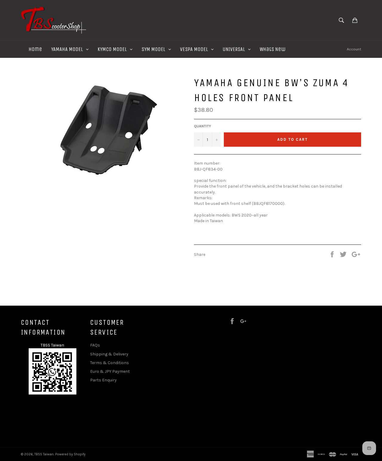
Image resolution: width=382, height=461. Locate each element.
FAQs (95, 345)
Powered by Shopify (70, 454)
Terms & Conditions (109, 362)
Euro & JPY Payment (110, 371)
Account (354, 49)
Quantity (202, 126)
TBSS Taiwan (44, 454)
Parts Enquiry (103, 380)
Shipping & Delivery (109, 354)
